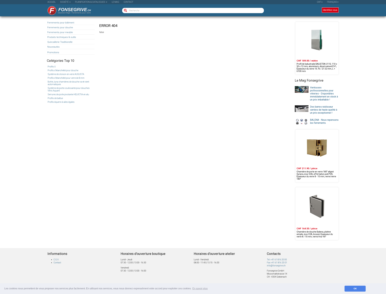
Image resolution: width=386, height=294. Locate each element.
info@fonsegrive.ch (276, 265)
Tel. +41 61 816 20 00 (277, 259)
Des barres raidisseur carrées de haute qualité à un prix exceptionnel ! (323, 109)
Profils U (52, 66)
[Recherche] (124, 10)
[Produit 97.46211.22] (317, 48)
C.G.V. (56, 259)
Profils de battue (55, 98)
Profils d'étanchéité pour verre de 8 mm (66, 78)
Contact (128, 2)
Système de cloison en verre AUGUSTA (66, 74)
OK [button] (355, 288)
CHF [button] (319, 2)
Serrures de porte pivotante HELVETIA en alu (68, 94)
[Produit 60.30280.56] (317, 156)
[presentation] (301, 89)
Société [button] (64, 2)
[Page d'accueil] (67, 9)
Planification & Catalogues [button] (90, 2)
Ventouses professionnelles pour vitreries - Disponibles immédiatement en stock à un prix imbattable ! (324, 93)
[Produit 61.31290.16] (317, 213)
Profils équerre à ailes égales (61, 102)
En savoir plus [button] (200, 288)
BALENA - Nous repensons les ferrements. (324, 121)
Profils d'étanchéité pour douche (63, 70)
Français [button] (332, 2)
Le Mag (115, 2)
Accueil (51, 2)
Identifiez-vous (330, 10)
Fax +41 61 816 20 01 (277, 262)
